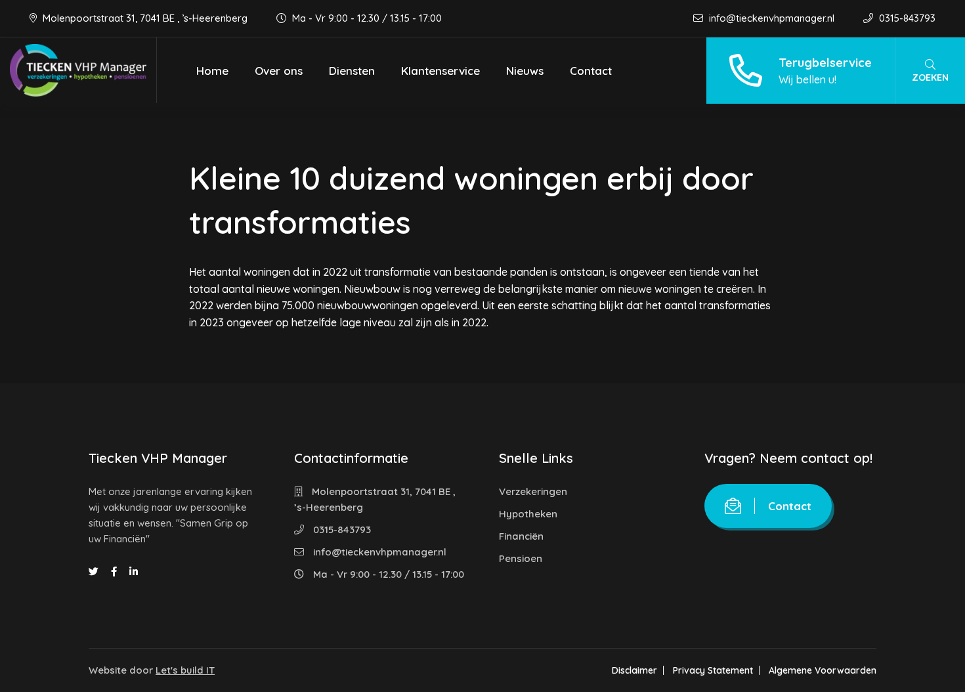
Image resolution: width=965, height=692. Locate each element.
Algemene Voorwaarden (822, 670)
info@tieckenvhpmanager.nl (771, 18)
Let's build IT (185, 670)
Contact (591, 70)
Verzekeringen (533, 491)
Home (212, 70)
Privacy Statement (713, 670)
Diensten (352, 70)
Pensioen (520, 558)
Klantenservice (440, 70)
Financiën (521, 536)
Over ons (279, 70)
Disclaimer (634, 670)
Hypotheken (528, 514)
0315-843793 (905, 18)
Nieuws (525, 70)
